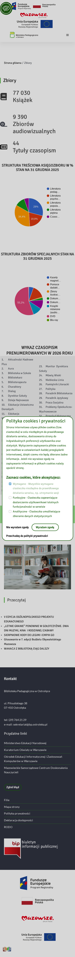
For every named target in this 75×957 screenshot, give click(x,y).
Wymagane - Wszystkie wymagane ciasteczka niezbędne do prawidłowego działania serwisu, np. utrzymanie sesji (36, 488)
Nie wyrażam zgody (17, 527)
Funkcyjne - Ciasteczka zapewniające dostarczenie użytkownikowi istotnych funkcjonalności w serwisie (36, 502)
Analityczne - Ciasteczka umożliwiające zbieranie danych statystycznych (36, 514)
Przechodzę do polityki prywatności (27, 536)
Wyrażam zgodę (45, 527)
